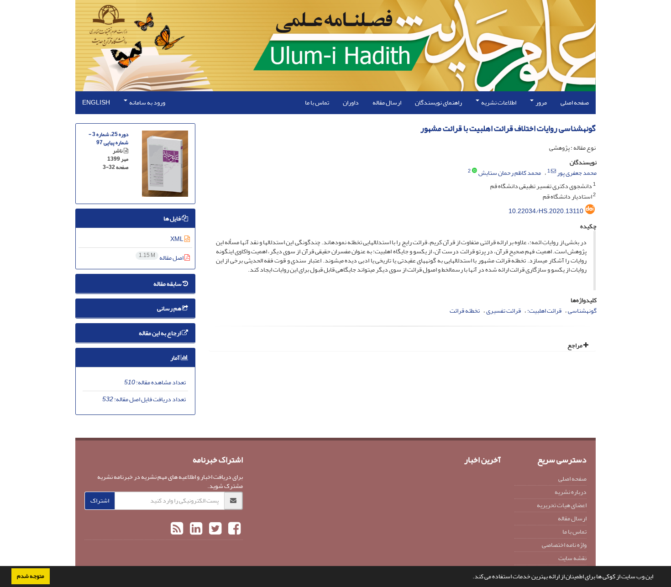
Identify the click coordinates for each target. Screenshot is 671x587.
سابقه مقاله (168, 284)
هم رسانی (169, 308)
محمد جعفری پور (577, 173)
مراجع (575, 345)
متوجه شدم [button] (30, 576)
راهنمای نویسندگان (438, 102)
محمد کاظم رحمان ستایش (509, 173)
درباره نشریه (571, 492)
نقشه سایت (572, 558)
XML (177, 239)
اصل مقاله (161, 258)
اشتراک (99, 500)
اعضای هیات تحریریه (562, 505)
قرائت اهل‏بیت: (544, 310)
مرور (541, 102)
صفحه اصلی (575, 102)
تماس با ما (317, 102)
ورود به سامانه (146, 102)
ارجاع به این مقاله (160, 333)
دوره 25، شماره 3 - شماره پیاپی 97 (108, 138)
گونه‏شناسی (582, 310)
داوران (351, 102)
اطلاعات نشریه (498, 102)
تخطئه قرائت (465, 310)
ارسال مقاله (386, 102)
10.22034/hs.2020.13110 (545, 211)
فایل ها (172, 218)
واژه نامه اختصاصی (564, 545)
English (96, 102)
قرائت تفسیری (503, 310)
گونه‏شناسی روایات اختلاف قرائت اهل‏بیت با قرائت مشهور (508, 128)
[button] (470, 577)
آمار (175, 357)
